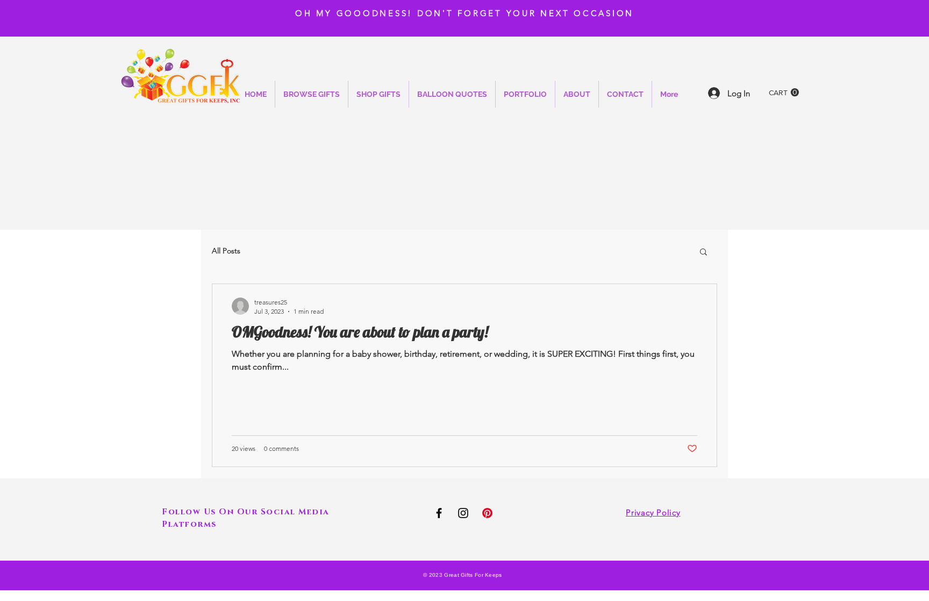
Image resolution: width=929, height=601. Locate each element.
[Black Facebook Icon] (439, 513)
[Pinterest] (487, 513)
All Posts (226, 251)
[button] (784, 92)
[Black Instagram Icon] (463, 513)
